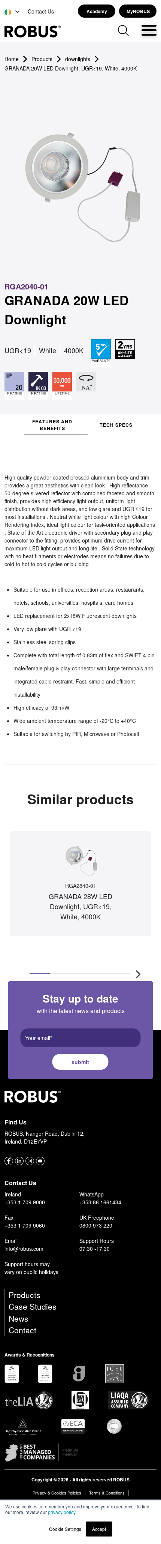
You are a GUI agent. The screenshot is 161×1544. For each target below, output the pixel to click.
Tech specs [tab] (116, 424)
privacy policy (61, 1512)
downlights (77, 59)
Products (24, 1294)
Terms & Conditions (107, 1493)
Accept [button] (99, 1529)
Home (11, 59)
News (18, 1318)
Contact (22, 1330)
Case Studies (33, 1306)
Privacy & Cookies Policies (57, 1493)
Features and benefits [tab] (52, 425)
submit (80, 1062)
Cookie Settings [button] (65, 1529)
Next (138, 973)
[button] (12, 12)
